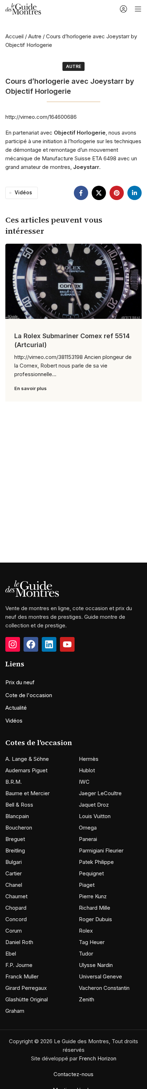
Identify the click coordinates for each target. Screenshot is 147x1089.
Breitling (15, 850)
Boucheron (18, 827)
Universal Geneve (100, 976)
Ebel (10, 953)
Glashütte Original (26, 999)
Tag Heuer (92, 942)
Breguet (15, 839)
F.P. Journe (18, 965)
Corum (13, 930)
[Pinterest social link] (117, 193)
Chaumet (16, 896)
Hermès (88, 758)
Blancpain (17, 816)
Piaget (87, 884)
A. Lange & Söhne (27, 758)
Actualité (16, 707)
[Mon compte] (123, 9)
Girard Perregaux (26, 988)
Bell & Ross (19, 804)
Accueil (14, 36)
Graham (14, 1010)
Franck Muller (22, 976)
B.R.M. (13, 781)
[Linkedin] (49, 644)
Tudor (86, 953)
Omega (88, 827)
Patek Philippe (96, 862)
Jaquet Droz (94, 804)
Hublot (87, 770)
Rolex (86, 930)
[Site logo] (23, 8)
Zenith (86, 999)
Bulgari (13, 862)
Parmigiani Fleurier (101, 850)
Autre (34, 36)
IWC (84, 781)
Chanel (13, 884)
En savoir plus (30, 388)
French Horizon (97, 1058)
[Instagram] (12, 644)
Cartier (13, 873)
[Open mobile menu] (138, 9)
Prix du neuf (20, 682)
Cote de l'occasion (28, 695)
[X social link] (99, 193)
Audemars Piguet (26, 770)
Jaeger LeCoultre (100, 793)
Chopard (15, 907)
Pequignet (91, 873)
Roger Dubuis (95, 919)
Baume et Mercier (27, 793)
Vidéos (23, 192)
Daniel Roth (19, 942)
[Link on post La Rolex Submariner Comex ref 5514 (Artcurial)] (73, 281)
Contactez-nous (73, 1074)
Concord (16, 919)
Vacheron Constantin (104, 988)
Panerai (88, 839)
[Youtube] (67, 644)
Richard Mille (94, 907)
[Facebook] (31, 644)
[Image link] (32, 588)
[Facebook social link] (81, 193)
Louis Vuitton (95, 816)
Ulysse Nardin (96, 965)
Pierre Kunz (93, 896)
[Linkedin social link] (134, 193)
